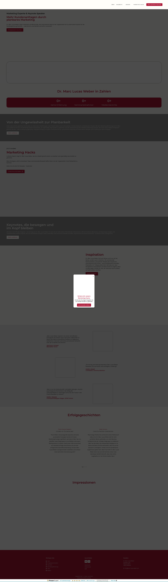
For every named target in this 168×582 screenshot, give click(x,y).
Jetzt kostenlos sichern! (84, 305)
